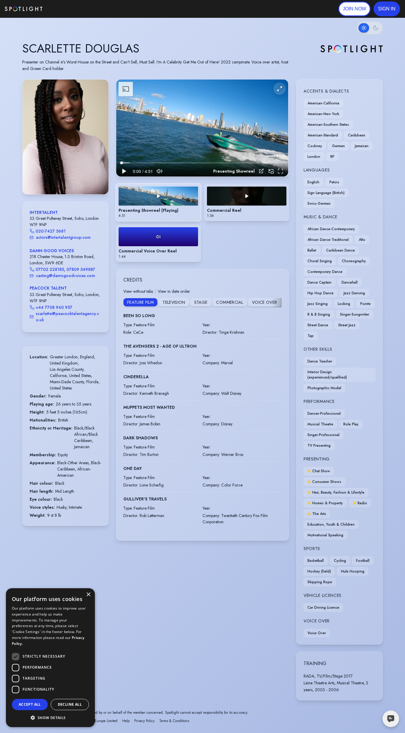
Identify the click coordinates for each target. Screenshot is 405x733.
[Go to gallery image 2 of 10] (57, 179)
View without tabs (138, 291)
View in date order (174, 291)
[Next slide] (99, 143)
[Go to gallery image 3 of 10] (59, 179)
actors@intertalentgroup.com (63, 237)
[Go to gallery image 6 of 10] (68, 179)
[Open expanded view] (99, 89)
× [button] (88, 594)
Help (126, 721)
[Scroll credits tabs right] (277, 303)
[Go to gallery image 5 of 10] (65, 179)
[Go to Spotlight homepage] (23, 8)
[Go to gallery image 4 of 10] (62, 179)
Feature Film (140, 302)
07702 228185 (50, 269)
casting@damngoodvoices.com (65, 276)
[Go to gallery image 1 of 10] (52, 179)
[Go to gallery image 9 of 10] (77, 179)
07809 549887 (80, 269)
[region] (202, 128)
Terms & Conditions (174, 721)
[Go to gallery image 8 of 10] (74, 179)
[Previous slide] (32, 143)
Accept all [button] (30, 704)
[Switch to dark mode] (370, 27)
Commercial (229, 302)
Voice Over (264, 302)
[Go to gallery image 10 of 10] (80, 179)
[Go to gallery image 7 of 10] (71, 179)
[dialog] (50, 657)
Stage (201, 302)
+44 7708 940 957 (54, 307)
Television (173, 302)
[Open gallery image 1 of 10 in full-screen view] (66, 136)
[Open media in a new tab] (261, 171)
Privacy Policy (144, 721)
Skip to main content (65, 9)
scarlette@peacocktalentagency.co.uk (67, 317)
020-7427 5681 (51, 231)
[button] (387, 8)
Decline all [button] (70, 704)
